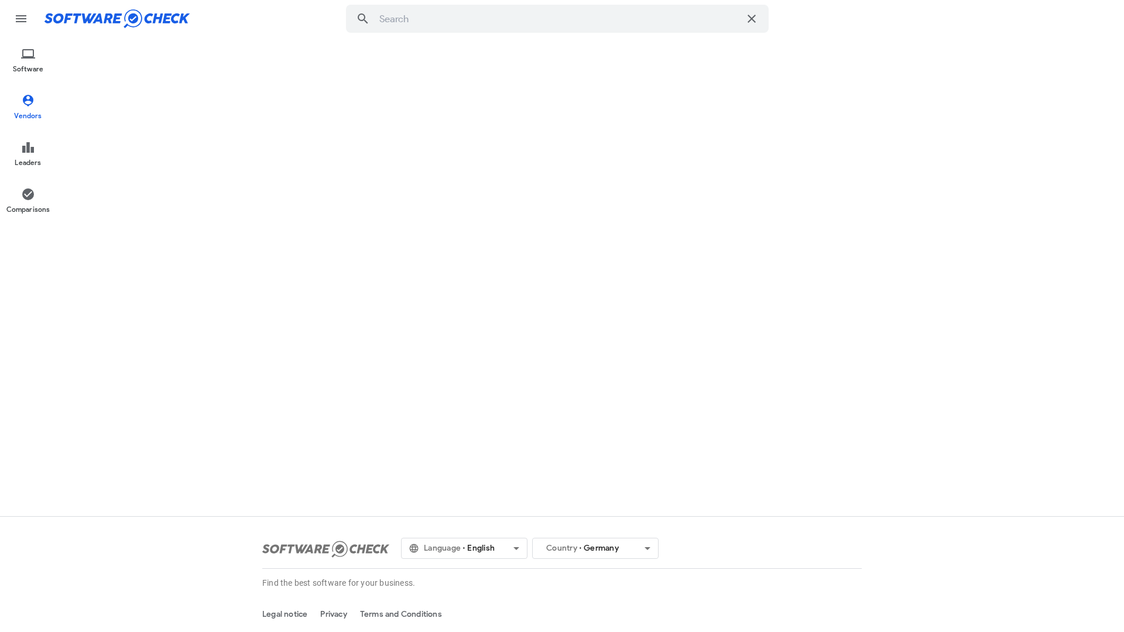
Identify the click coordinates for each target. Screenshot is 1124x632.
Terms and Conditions (401, 614)
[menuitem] (28, 60)
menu (21, 19)
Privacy (333, 614)
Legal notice (284, 614)
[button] (363, 18)
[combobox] (559, 18)
